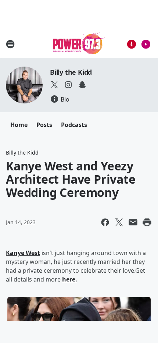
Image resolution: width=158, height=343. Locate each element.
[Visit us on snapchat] (82, 84)
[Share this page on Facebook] (105, 222)
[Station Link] (79, 44)
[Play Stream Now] (145, 44)
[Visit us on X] (54, 84)
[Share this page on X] (119, 222)
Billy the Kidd (71, 72)
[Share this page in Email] (133, 222)
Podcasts (74, 125)
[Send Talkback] (131, 44)
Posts (44, 125)
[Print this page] (147, 222)
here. (69, 279)
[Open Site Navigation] (10, 44)
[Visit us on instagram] (68, 84)
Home (19, 125)
